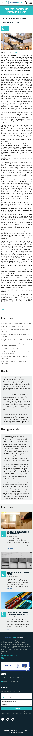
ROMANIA (13, 23)
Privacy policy (20, 732)
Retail (16, 52)
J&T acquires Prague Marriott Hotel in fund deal (17, 323)
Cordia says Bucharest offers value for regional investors (18, 613)
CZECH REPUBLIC (14, 18)
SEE (18, 23)
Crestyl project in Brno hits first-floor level (15, 349)
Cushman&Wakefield (16, 306)
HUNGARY (6, 23)
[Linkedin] (7, 719)
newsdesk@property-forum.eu (10, 655)
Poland (28, 306)
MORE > (3, 658)
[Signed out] (2, 3)
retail (4, 309)
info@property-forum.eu (10, 681)
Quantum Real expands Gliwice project (14, 326)
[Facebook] (2, 719)
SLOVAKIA (23, 18)
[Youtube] (12, 719)
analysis (4, 306)
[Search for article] (25, 3)
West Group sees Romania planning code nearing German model (14, 345)
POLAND (5, 18)
